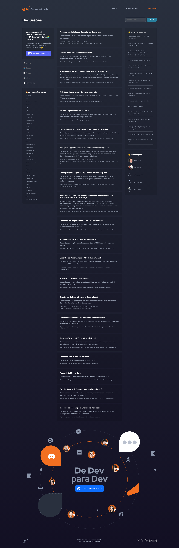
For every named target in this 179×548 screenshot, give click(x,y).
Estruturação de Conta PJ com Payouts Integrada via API (85, 129)
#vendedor (110, 230)
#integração (29, 96)
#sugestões (80, 248)
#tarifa (104, 184)
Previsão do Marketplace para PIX (75, 278)
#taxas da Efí (76, 347)
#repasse (72, 101)
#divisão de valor (100, 161)
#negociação (81, 138)
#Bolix (80, 364)
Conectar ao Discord (92, 488)
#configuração (30, 175)
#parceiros (104, 327)
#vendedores (81, 43)
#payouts (70, 138)
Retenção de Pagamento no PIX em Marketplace (81, 220)
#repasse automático (74, 159)
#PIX (27, 111)
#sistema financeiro (88, 308)
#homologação (30, 144)
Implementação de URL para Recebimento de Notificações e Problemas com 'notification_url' (86, 196)
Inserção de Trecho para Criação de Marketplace (81, 408)
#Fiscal (82, 230)
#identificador (97, 380)
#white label (109, 83)
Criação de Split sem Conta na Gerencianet (79, 297)
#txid (27, 196)
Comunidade (132, 8)
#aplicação (89, 43)
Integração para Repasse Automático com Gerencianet (84, 148)
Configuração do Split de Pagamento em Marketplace (83, 172)
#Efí (27, 108)
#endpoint (69, 161)
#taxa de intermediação (99, 62)
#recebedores (76, 308)
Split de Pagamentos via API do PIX (75, 110)
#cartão (85, 161)
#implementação (71, 248)
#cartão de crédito (31, 199)
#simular (95, 398)
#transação (86, 184)
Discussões (152, 8)
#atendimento (30, 154)
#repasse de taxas (65, 347)
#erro (27, 126)
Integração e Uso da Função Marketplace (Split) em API (84, 71)
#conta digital (98, 43)
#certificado (29, 135)
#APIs (27, 132)
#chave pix (29, 190)
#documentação (31, 193)
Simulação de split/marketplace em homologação (81, 389)
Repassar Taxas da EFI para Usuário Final (78, 338)
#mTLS (27, 184)
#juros (84, 62)
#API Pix (28, 141)
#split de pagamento (66, 184)
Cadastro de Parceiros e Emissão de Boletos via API (82, 317)
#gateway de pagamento (80, 267)
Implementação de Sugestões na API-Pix (78, 239)
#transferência (95, 327)
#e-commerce (94, 347)
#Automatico (104, 347)
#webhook (29, 117)
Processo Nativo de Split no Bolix (74, 357)
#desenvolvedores (31, 102)
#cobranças (29, 160)
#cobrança (29, 123)
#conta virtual (100, 83)
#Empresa (72, 306)
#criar (66, 306)
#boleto (28, 138)
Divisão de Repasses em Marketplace (76, 52)
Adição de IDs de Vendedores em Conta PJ (78, 92)
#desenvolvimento (31, 181)
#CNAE (87, 230)
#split (83, 83)
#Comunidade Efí (31, 163)
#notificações (95, 211)
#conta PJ (63, 138)
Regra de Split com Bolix (70, 373)
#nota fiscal (93, 230)
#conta (28, 172)
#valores (79, 101)
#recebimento (86, 211)
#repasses (72, 62)
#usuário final (85, 347)
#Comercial (100, 138)
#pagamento (30, 114)
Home (114, 8)
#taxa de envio (91, 138)
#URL (102, 211)
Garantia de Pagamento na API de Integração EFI (81, 258)
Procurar (151, 19)
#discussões (29, 147)
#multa (79, 62)
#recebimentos (115, 211)
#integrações (30, 120)
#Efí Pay (28, 129)
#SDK (27, 166)
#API (27, 99)
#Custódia (101, 267)
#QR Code (28, 187)
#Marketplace (76, 41)
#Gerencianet (30, 151)
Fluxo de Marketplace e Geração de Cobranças (80, 32)
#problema (29, 169)
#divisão (107, 211)
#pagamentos (30, 178)
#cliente (28, 157)
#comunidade (30, 105)
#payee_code (90, 83)
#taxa (93, 184)
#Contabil (76, 230)
